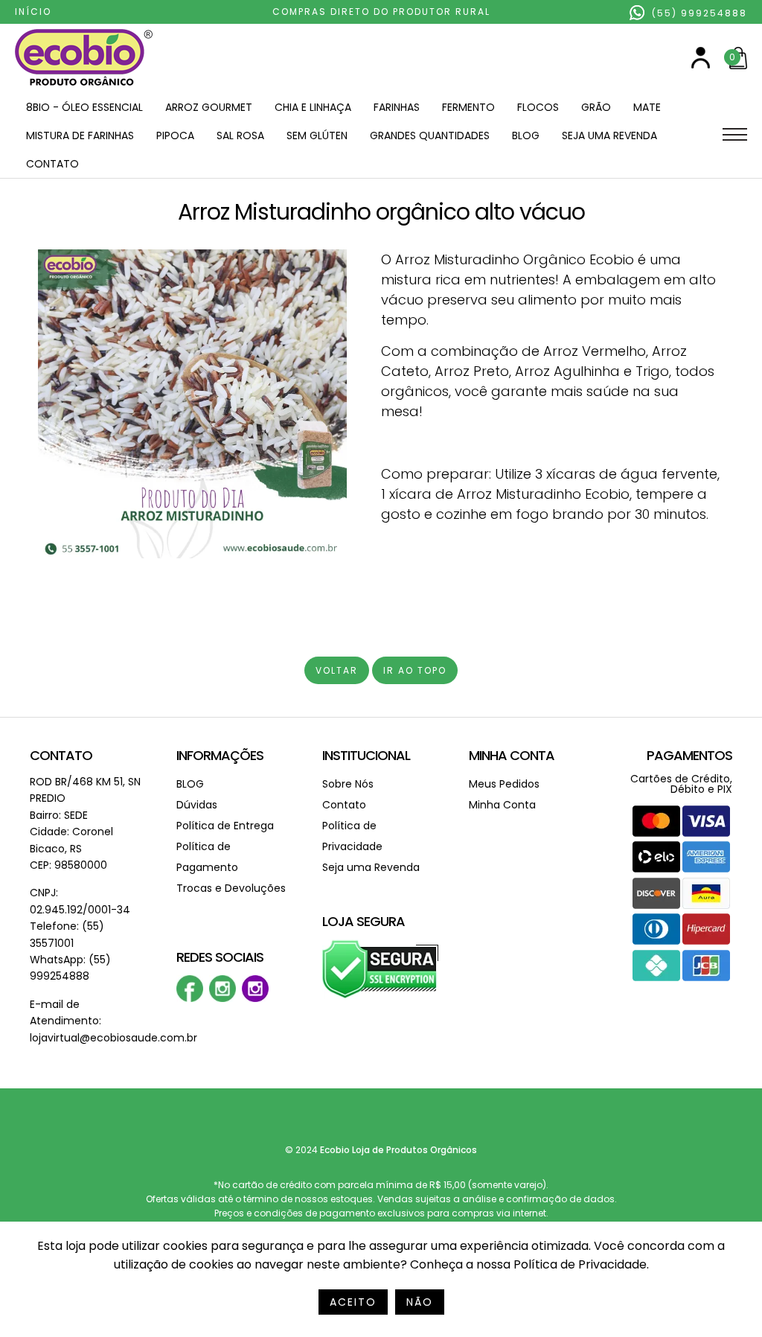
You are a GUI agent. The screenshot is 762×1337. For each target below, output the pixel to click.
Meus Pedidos (504, 783)
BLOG (526, 135)
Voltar (337, 670)
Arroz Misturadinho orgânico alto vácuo (381, 212)
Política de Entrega (225, 825)
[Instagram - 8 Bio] (255, 998)
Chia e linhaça (313, 107)
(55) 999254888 (697, 13)
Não (419, 1302)
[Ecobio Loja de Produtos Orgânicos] (84, 86)
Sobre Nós (348, 783)
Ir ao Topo (414, 670)
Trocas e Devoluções (231, 888)
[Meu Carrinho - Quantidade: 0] (738, 66)
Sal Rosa (240, 135)
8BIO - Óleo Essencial (84, 107)
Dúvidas (196, 804)
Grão (596, 107)
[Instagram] (222, 998)
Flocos (538, 107)
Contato (52, 163)
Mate (647, 107)
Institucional (366, 755)
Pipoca (175, 135)
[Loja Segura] (380, 995)
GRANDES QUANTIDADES (430, 135)
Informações (219, 755)
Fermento (468, 107)
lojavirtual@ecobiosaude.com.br (113, 1037)
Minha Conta (511, 755)
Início (33, 11)
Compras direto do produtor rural (381, 11)
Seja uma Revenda (609, 135)
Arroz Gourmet (208, 107)
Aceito (353, 1302)
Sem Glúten (317, 135)
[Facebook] (189, 998)
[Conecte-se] (700, 65)
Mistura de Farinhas (80, 135)
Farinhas (397, 107)
